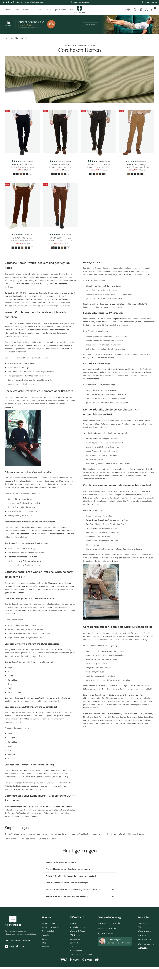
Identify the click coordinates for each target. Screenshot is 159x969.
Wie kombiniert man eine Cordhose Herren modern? (68, 869)
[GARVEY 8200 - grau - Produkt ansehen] (60, 133)
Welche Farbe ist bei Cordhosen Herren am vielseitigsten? (71, 876)
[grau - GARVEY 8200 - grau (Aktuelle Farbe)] (52, 174)
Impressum (142, 935)
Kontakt (73, 923)
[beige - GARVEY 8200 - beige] (20, 174)
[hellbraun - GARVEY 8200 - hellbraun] (24, 174)
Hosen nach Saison (136, 834)
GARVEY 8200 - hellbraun (60, 238)
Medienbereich (76, 950)
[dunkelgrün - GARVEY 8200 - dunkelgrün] (17, 174)
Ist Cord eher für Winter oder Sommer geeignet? (67, 896)
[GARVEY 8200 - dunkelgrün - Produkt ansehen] (98, 133)
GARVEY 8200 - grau (60, 164)
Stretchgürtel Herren (47, 839)
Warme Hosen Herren (38, 834)
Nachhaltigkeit (48, 931)
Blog (44, 943)
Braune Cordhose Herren (15, 834)
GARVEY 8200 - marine (22, 164)
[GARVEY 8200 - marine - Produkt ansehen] (22, 133)
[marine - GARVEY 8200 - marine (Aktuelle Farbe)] (14, 174)
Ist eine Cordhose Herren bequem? (61, 862)
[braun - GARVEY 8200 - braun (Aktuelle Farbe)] (12, 247)
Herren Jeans (10, 839)
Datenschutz (143, 923)
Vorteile (45, 935)
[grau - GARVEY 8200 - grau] (27, 174)
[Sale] (79, 24)
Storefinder (74, 943)
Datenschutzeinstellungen (81, 954)
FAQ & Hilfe (75, 935)
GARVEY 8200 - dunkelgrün (98, 164)
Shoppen (8, 9)
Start (6, 38)
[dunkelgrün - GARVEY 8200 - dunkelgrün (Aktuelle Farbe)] (90, 174)
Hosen (12, 38)
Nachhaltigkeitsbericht (56, 9)
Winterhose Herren (59, 834)
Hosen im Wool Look (79, 834)
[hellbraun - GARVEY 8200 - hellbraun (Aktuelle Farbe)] (52, 247)
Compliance (75, 939)
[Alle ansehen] (30, 174)
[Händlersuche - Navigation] (141, 9)
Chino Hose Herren (27, 839)
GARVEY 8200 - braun (22, 238)
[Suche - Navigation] (135, 9)
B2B (71, 9)
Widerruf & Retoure (78, 931)
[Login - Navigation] (147, 9)
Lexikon (45, 939)
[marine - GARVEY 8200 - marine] (59, 174)
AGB (140, 927)
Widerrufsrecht (144, 931)
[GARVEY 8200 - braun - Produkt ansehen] (22, 206)
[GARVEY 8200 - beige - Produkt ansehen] (136, 133)
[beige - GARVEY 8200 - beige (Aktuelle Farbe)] (128, 174)
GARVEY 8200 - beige (136, 164)
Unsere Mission (48, 923)
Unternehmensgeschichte (53, 927)
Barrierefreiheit (144, 939)
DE (125, 10)
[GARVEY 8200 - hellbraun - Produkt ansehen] (60, 206)
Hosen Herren (97, 834)
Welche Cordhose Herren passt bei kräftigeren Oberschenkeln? (73, 889)
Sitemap (45, 947)
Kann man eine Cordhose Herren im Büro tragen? (67, 883)
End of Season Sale (24, 9)
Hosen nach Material (116, 834)
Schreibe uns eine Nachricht (118, 943)
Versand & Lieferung (78, 927)
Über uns (39, 9)
